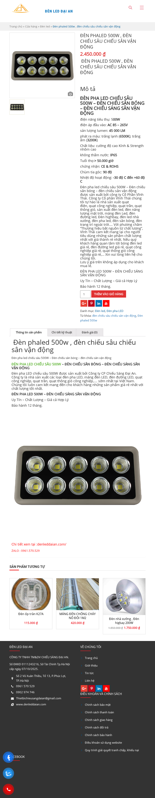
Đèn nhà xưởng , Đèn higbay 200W (77, 620)
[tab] (29, 332)
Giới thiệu (91, 665)
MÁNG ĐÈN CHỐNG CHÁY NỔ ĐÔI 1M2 (31, 616)
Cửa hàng (31, 26)
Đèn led (45, 26)
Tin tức (89, 673)
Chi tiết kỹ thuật (62, 332)
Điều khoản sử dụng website (103, 742)
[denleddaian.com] (20, 8)
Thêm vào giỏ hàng (108, 294)
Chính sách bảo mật (98, 705)
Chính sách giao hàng (98, 720)
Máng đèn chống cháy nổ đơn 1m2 (124, 616)
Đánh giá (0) (89, 332)
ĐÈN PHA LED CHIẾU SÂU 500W (36, 364)
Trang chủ (15, 26)
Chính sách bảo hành (98, 735)
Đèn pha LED (115, 311)
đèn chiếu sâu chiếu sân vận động (114, 315)
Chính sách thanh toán (99, 712)
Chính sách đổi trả (96, 727)
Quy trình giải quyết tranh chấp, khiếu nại (112, 750)
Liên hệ (89, 680)
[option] (42, 65)
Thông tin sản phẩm (29, 332)
